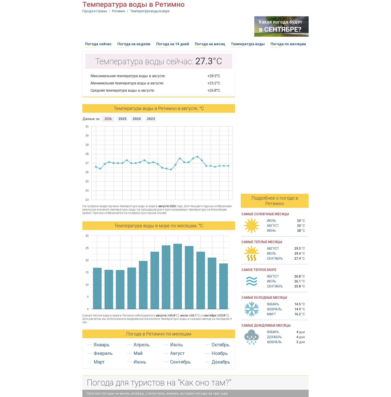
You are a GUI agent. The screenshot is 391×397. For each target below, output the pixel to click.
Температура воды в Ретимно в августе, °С (159, 108)
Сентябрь (180, 362)
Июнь (140, 362)
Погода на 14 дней (172, 44)
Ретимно (118, 11)
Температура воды (248, 44)
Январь (102, 344)
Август (177, 353)
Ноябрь (220, 353)
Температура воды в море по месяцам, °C (158, 225)
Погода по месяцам (288, 44)
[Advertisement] (164, 26)
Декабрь (221, 362)
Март (99, 362)
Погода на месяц (210, 44)
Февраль (103, 353)
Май (138, 353)
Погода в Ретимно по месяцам (158, 334)
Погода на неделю (133, 44)
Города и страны (94, 11)
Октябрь (220, 344)
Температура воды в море (149, 11)
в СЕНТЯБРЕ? (280, 29)
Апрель (142, 344)
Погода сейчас (98, 44)
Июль (176, 344)
